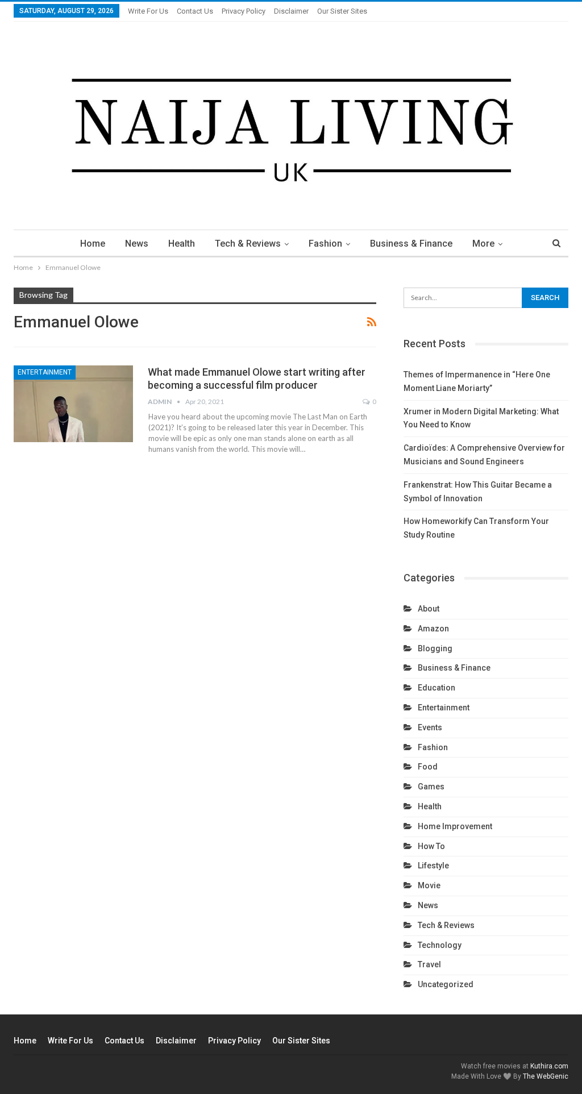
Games (431, 786)
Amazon (433, 628)
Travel (429, 964)
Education (436, 687)
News (136, 243)
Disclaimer (291, 11)
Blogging (435, 648)
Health (181, 243)
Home (92, 243)
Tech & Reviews (248, 243)
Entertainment (45, 372)
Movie (429, 885)
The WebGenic (545, 1076)
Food (428, 766)
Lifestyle (433, 865)
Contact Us (195, 11)
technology (440, 945)
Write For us (148, 11)
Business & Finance (411, 243)
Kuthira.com (549, 1066)
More (483, 243)
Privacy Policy (243, 11)
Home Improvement (455, 826)
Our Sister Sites (342, 11)
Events (430, 727)
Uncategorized (445, 984)
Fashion (325, 243)
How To (431, 846)
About (428, 608)
